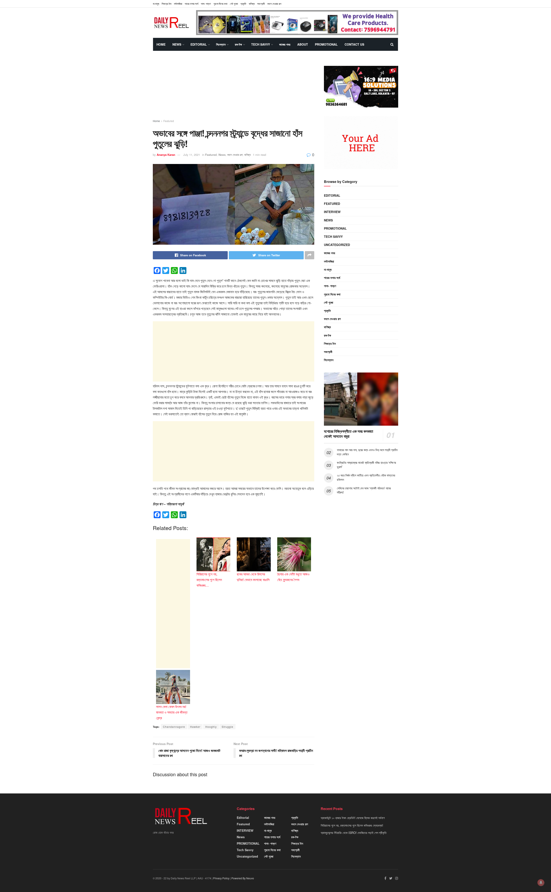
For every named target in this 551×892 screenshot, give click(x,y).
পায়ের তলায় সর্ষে (191, 3)
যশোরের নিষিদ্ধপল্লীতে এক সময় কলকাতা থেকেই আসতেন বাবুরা (348, 433)
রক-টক (238, 44)
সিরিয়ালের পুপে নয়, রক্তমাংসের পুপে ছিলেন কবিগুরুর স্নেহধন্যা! (352, 825)
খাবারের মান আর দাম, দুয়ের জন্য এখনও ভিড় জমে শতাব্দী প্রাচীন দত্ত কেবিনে (367, 452)
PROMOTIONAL (326, 44)
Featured (168, 121)
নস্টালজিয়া (178, 3)
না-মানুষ (156, 3)
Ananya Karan (166, 155)
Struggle (227, 726)
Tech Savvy (260, 44)
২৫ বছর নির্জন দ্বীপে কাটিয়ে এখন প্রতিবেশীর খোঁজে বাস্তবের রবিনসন (366, 477)
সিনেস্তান (221, 44)
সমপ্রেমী (261, 3)
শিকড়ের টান (166, 3)
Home (161, 44)
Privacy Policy (221, 878)
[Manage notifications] (540, 882)
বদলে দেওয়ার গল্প (274, 3)
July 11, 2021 (191, 155)
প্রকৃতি (243, 3)
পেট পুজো (234, 3)
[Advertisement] (233, 89)
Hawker (195, 726)
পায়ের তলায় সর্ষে (332, 277)
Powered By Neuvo (242, 878)
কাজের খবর (284, 44)
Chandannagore (174, 726)
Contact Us (354, 44)
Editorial (198, 44)
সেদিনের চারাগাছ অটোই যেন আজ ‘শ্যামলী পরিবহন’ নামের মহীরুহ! (364, 490)
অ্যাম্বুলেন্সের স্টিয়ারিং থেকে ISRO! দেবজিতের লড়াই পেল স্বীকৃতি (354, 832)
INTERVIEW (332, 212)
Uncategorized (337, 245)
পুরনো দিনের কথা (220, 3)
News (176, 44)
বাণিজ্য (252, 3)
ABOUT (302, 44)
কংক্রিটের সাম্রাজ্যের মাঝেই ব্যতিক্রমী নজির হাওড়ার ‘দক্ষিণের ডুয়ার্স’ (366, 464)
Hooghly (211, 726)
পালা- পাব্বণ (206, 3)
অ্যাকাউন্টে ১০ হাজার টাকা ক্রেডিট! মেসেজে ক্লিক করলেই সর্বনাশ (353, 818)
